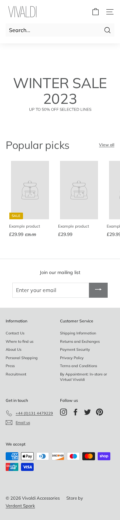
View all (106, 144)
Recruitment (16, 374)
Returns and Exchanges (80, 341)
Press (10, 365)
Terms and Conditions (78, 365)
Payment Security (75, 349)
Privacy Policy (72, 357)
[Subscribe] (98, 290)
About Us (13, 349)
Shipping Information (78, 333)
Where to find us (19, 341)
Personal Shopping (22, 357)
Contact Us (15, 333)
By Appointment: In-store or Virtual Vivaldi (83, 377)
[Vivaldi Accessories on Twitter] (87, 412)
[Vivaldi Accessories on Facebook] (75, 412)
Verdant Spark (20, 505)
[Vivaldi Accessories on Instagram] (63, 412)
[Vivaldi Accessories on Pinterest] (99, 412)
